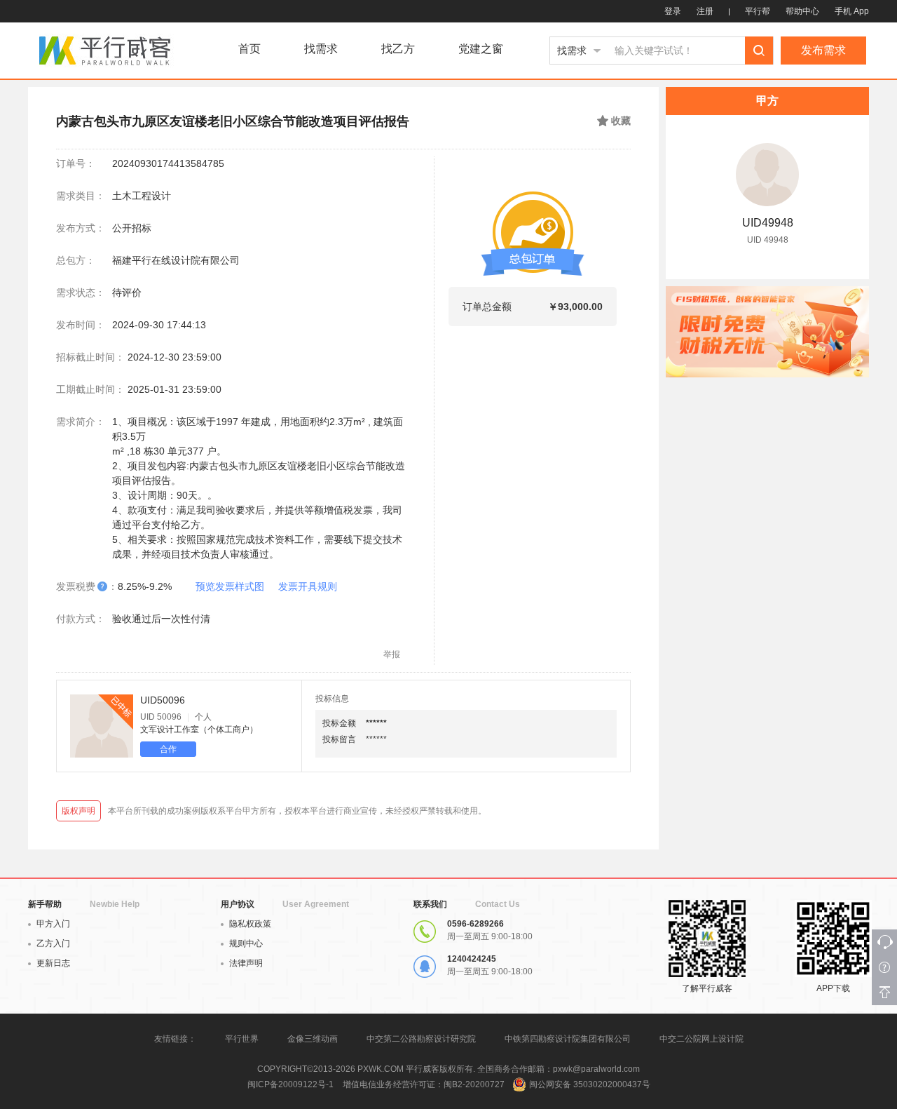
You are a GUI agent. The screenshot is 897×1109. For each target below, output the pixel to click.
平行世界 (242, 1039)
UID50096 (162, 700)
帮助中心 (802, 11)
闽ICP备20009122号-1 (290, 1084)
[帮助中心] (884, 967)
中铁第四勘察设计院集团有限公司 (568, 1039)
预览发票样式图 (230, 586)
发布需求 (823, 50)
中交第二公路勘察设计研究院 (422, 1039)
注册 (705, 11)
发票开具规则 (307, 586)
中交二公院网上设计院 (701, 1039)
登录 (672, 11)
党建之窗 (480, 49)
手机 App (852, 11)
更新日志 (53, 963)
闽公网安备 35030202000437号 (589, 1084)
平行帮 (757, 11)
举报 (391, 654)
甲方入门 (53, 924)
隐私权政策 (250, 924)
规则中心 (246, 943)
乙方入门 (53, 943)
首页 (249, 49)
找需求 (321, 49)
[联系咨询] (884, 942)
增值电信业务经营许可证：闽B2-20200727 (424, 1084)
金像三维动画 (312, 1039)
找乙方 (398, 49)
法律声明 (246, 963)
